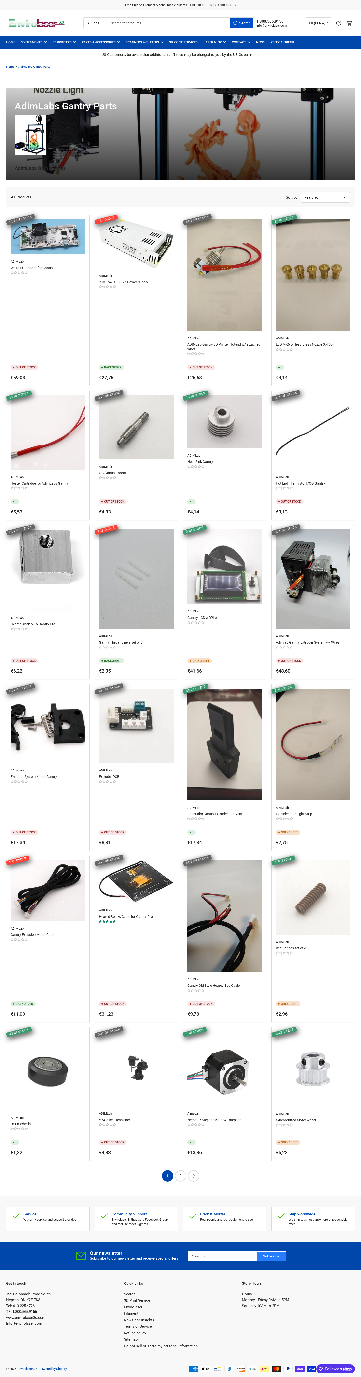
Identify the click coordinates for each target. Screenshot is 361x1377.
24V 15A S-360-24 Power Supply (123, 282)
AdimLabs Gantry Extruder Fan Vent (214, 814)
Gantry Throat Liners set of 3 (121, 642)
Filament (131, 1313)
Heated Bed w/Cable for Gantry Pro (126, 916)
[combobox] (180, 23)
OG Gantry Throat (112, 473)
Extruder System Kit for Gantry (34, 777)
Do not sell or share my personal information (161, 1346)
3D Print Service (137, 1300)
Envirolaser (133, 1307)
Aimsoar (193, 1113)
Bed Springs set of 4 (291, 948)
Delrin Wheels (21, 1124)
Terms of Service (138, 1326)
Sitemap (131, 1339)
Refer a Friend (282, 42)
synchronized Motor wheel (296, 1120)
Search (129, 1294)
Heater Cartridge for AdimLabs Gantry (40, 483)
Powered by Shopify (53, 1369)
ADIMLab (17, 261)
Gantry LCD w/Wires (202, 618)
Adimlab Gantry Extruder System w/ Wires (307, 642)
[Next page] (193, 1176)
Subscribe (271, 1256)
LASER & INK (213, 42)
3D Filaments (31, 42)
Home (10, 42)
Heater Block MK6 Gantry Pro (33, 624)
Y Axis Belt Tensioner (114, 1120)
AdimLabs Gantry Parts (34, 66)
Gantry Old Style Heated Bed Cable (213, 985)
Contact (239, 42)
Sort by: (292, 197)
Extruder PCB (109, 777)
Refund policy (135, 1333)
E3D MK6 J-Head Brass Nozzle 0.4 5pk (305, 344)
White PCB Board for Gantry (32, 268)
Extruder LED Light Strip (294, 814)
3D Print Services (183, 42)
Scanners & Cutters (142, 42)
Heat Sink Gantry (200, 462)
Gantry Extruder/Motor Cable (33, 935)
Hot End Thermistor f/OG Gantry (300, 483)
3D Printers (62, 42)
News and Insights (139, 1320)
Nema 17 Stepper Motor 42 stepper (214, 1120)
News (260, 42)
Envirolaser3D (27, 1369)
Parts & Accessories (99, 42)
